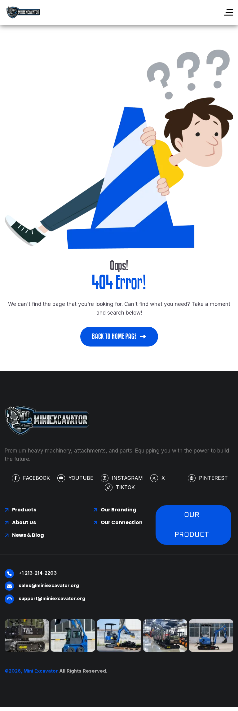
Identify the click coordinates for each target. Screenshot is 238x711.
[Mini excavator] (23, 12)
